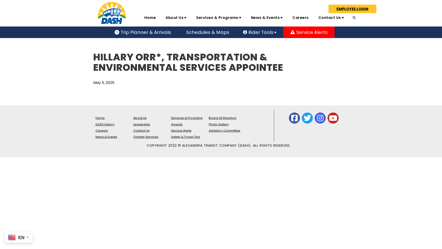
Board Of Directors (222, 118)
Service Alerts (181, 130)
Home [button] (150, 17)
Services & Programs (217, 17)
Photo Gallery (219, 124)
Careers (300, 17)
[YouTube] (333, 118)
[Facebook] (294, 118)
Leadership (141, 124)
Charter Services (145, 137)
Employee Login (352, 9)
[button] (380, 19)
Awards (177, 124)
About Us (174, 17)
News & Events (265, 17)
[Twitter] (307, 118)
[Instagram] (320, 118)
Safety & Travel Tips (185, 137)
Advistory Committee (224, 130)
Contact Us (329, 17)
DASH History (105, 124)
